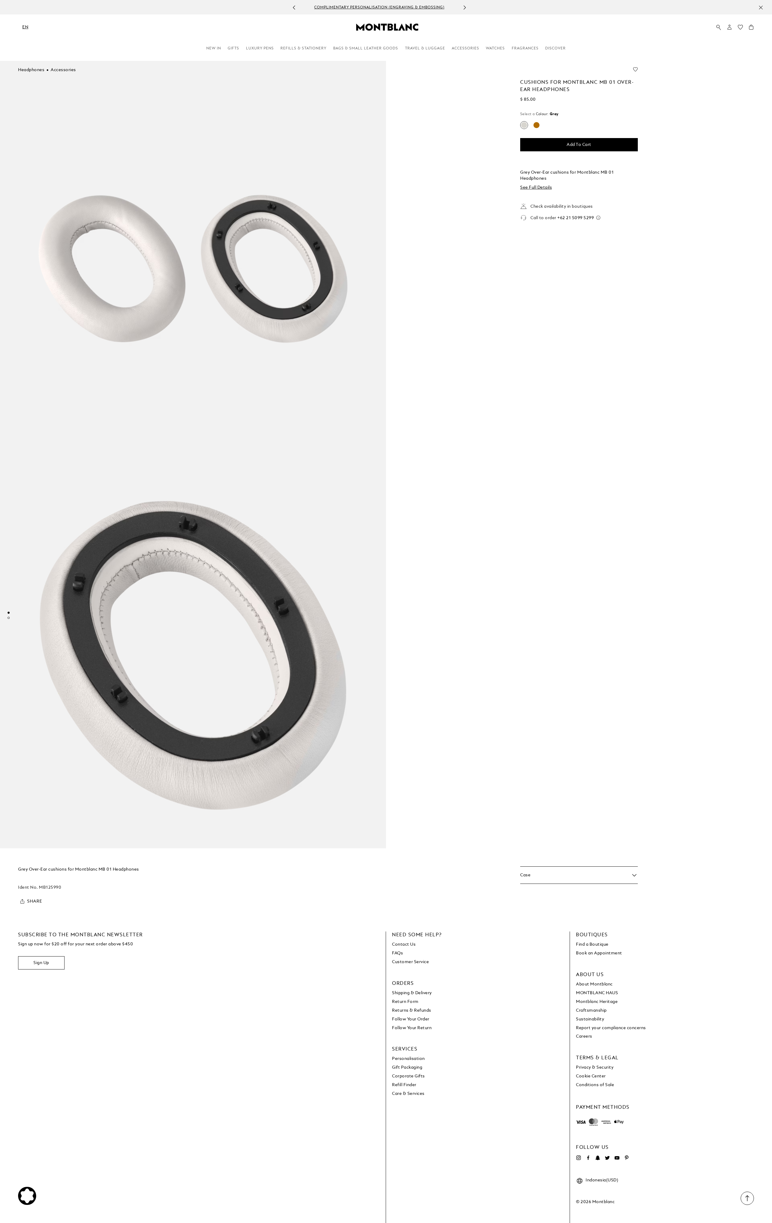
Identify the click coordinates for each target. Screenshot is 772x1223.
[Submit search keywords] (718, 27)
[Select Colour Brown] (536, 125)
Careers (584, 1036)
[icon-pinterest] (626, 1157)
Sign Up (41, 963)
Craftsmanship (591, 1010)
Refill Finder (404, 1085)
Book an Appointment (599, 953)
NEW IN (213, 48)
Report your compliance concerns (611, 1028)
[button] (729, 27)
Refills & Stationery (303, 48)
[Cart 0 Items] (751, 29)
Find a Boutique (592, 944)
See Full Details (536, 187)
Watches (495, 48)
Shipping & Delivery (412, 993)
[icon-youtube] (617, 1157)
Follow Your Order (410, 1019)
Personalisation (408, 1059)
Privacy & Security (594, 1067)
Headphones (31, 70)
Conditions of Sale (595, 1085)
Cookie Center (591, 1076)
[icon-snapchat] (597, 1157)
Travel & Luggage (425, 48)
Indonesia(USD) (602, 1180)
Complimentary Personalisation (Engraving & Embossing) (379, 7)
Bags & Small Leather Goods (365, 48)
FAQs (397, 953)
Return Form (405, 1002)
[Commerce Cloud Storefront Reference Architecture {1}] (387, 27)
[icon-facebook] (588, 1157)
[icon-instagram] (578, 1157)
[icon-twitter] (607, 1157)
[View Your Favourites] (740, 29)
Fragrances (525, 48)
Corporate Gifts (408, 1076)
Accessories (465, 48)
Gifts (233, 48)
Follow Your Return (412, 1028)
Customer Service (410, 962)
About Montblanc (594, 984)
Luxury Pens (260, 48)
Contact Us (404, 944)
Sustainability (590, 1019)
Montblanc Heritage (597, 1002)
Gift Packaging (407, 1067)
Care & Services (408, 1094)
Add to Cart (579, 145)
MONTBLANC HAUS (597, 993)
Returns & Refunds (411, 1010)
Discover (555, 48)
